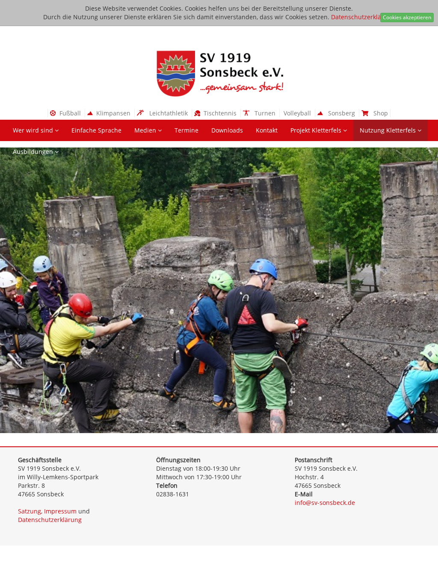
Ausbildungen (34, 151)
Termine (186, 130)
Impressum (60, 511)
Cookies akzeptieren (407, 17)
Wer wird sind (34, 130)
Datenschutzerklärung (363, 17)
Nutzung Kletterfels (388, 130)
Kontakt (267, 130)
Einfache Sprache (96, 130)
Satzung (29, 511)
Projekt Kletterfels (316, 130)
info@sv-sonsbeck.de (325, 502)
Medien (146, 130)
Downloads (227, 130)
